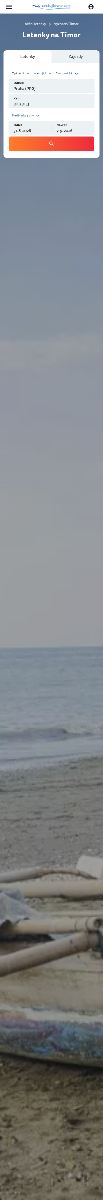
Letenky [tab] (27, 57)
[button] (21, 73)
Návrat (61, 125)
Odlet (18, 125)
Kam (17, 98)
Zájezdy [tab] (75, 57)
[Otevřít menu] (10, 6)
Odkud (19, 83)
